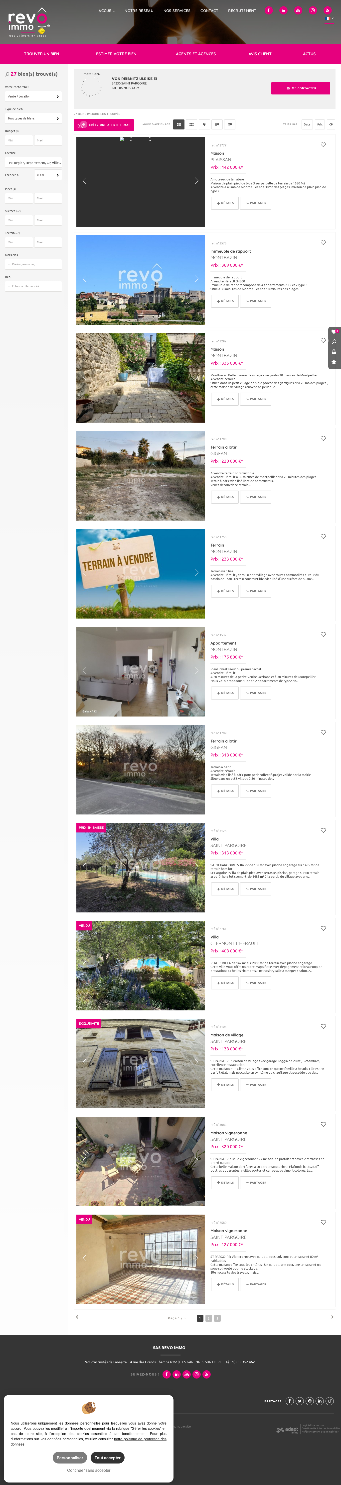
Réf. (7, 276)
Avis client (260, 53)
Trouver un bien (41, 53)
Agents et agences (196, 53)
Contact (209, 10)
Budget (10, 130)
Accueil (107, 10)
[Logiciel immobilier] (287, 1429)
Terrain (12, 232)
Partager (258, 202)
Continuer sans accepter (88, 1470)
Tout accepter (108, 1458)
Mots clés (11, 254)
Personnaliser (70, 1458)
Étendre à (11, 174)
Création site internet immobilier (321, 1428)
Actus (309, 53)
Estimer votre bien (116, 53)
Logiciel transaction (313, 1425)
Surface (13, 210)
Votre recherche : (17, 86)
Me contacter (303, 88)
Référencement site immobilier (320, 1431)
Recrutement (242, 10)
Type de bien (14, 108)
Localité (10, 152)
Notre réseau (139, 10)
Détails (227, 202)
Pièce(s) (10, 188)
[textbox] (34, 162)
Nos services (177, 10)
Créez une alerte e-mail (110, 124)
